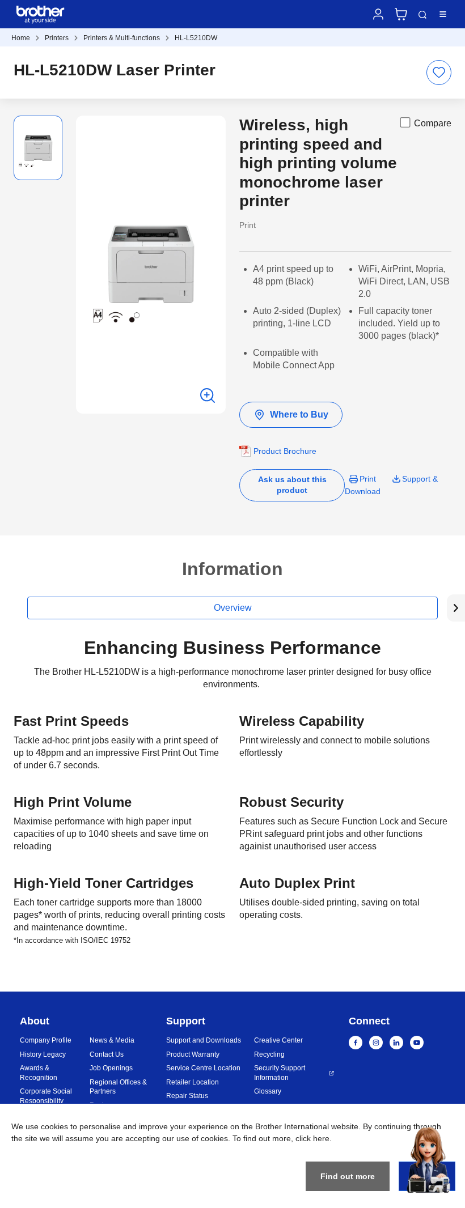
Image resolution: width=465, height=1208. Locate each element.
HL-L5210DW (196, 38)
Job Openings (111, 1068)
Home (20, 38)
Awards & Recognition (38, 1073)
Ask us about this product (292, 485)
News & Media (112, 1040)
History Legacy (43, 1054)
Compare (432, 123)
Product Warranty (192, 1054)
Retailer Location (192, 1082)
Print (368, 478)
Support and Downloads (203, 1040)
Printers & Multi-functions (121, 38)
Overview (233, 607)
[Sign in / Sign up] (378, 14)
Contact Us (107, 1054)
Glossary (267, 1091)
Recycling (269, 1054)
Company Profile (45, 1040)
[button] (456, 608)
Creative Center (278, 1040)
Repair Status (187, 1096)
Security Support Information (279, 1073)
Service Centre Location (203, 1068)
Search (422, 14)
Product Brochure (284, 451)
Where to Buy (299, 414)
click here (312, 1138)
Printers (57, 38)
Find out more (347, 1176)
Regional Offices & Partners (118, 1087)
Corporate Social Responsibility (46, 1096)
